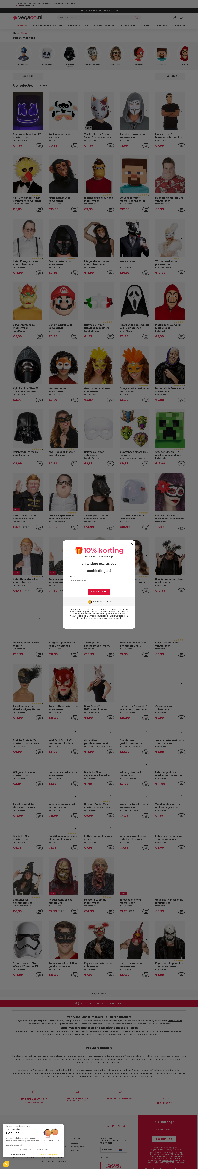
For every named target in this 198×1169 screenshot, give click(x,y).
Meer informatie (18, 1154)
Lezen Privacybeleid (14, 1145)
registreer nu (99, 592)
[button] (6, 1164)
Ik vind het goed (49, 1154)
